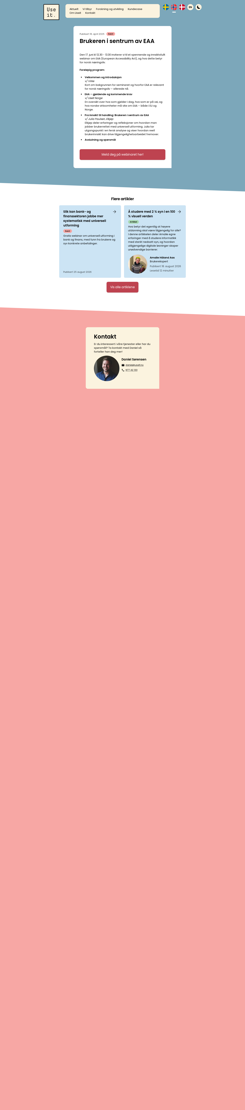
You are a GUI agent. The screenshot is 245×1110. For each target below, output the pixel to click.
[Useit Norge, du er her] (174, 7)
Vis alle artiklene (122, 287)
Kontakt (90, 13)
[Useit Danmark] (182, 7)
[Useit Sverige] (166, 7)
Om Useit (75, 13)
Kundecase (135, 9)
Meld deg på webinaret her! (123, 154)
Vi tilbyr (87, 9)
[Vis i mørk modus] (198, 7)
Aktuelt (74, 9)
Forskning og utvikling (110, 9)
